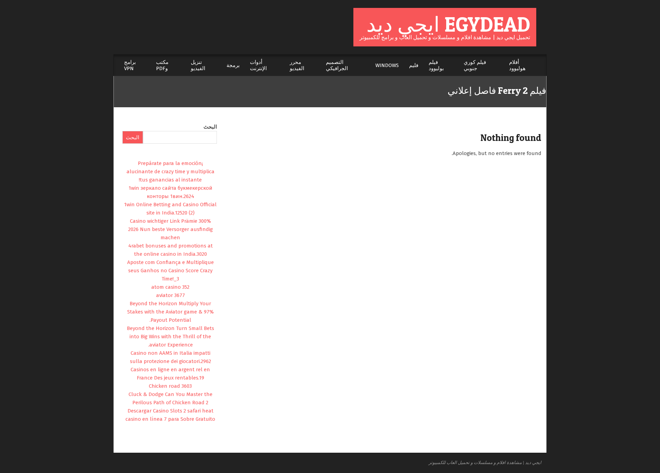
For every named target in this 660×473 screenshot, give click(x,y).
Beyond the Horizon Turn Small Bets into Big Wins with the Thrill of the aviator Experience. (170, 336)
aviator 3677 (170, 295)
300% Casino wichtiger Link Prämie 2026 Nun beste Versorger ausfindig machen (170, 229)
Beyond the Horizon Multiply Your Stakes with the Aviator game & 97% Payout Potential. (170, 311)
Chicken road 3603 (170, 386)
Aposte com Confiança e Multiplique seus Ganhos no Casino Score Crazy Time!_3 (170, 270)
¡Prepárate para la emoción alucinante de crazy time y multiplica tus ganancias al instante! (170, 171)
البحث (210, 127)
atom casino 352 (170, 287)
